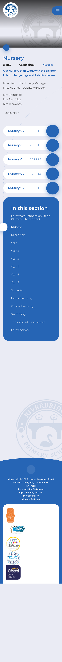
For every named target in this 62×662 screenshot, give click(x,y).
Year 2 (15, 250)
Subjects (17, 290)
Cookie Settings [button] (31, 499)
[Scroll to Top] (31, 469)
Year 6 (15, 282)
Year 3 (15, 258)
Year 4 (15, 266)
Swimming (18, 314)
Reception (18, 234)
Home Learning (21, 298)
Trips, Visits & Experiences (28, 322)
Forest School (20, 330)
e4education (42, 482)
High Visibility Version (31, 492)
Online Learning (22, 306)
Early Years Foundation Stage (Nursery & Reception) (30, 217)
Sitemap (31, 485)
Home (7, 64)
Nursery (47, 64)
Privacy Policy (31, 495)
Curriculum (26, 64)
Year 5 (15, 274)
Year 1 (14, 242)
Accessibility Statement (31, 489)
